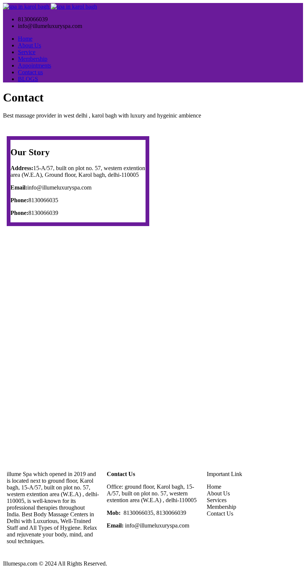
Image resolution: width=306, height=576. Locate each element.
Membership (32, 59)
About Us (29, 45)
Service (26, 52)
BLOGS (28, 79)
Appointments (34, 65)
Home (25, 38)
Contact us (30, 72)
